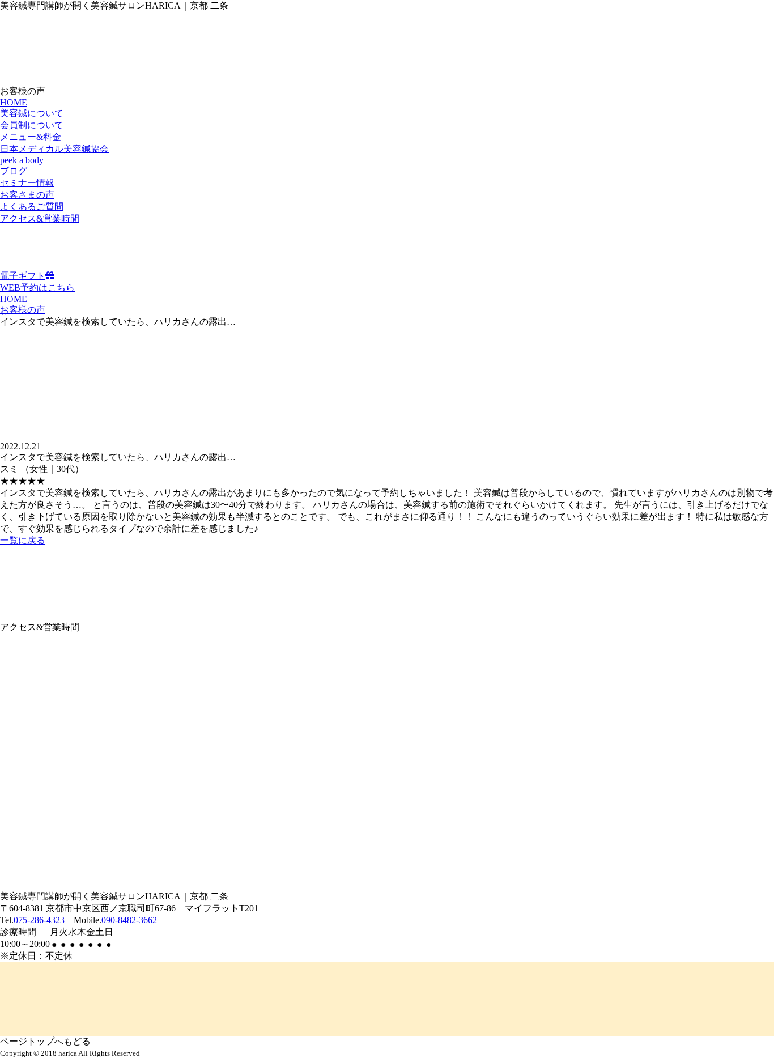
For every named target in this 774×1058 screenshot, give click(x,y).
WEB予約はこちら (37, 287)
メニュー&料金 (30, 137)
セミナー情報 (27, 183)
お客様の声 (22, 310)
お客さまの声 (27, 194)
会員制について (31, 125)
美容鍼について (31, 113)
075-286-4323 (39, 920)
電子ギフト (22, 276)
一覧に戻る (22, 540)
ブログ (13, 171)
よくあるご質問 (31, 206)
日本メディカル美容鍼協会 (54, 149)
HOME (13, 102)
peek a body (22, 160)
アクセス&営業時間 (39, 218)
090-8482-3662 (129, 920)
